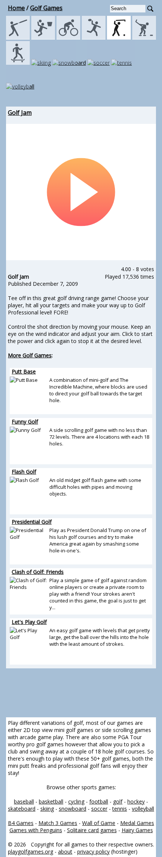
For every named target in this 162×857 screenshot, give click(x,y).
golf (117, 801)
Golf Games (46, 8)
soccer (99, 808)
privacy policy (93, 851)
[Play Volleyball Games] (20, 86)
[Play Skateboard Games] (18, 62)
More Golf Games (30, 355)
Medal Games (137, 823)
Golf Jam (20, 112)
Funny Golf (25, 421)
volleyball (143, 808)
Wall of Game (98, 823)
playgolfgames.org (30, 851)
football (98, 801)
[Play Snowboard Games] (69, 62)
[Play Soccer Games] (98, 62)
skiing (47, 808)
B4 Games (21, 823)
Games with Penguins (35, 830)
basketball (51, 801)
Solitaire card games (92, 830)
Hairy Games (137, 830)
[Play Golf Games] (119, 37)
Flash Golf (24, 471)
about (65, 851)
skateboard (21, 808)
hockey (136, 801)
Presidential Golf (32, 521)
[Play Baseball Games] (18, 37)
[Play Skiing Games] (41, 62)
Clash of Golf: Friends (38, 571)
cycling (76, 801)
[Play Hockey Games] (144, 37)
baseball (24, 801)
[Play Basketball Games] (43, 37)
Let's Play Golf (29, 621)
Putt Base (24, 371)
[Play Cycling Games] (68, 37)
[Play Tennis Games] (121, 62)
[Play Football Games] (93, 37)
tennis (119, 808)
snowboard (72, 808)
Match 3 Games (57, 823)
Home (16, 8)
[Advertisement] (81, 693)
